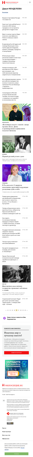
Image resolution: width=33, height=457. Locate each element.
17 (18, 310)
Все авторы (5, 12)
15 (14, 310)
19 (22, 310)
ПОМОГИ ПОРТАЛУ (16, 352)
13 (10, 310)
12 (7, 310)
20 (25, 310)
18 (20, 310)
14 (12, 310)
